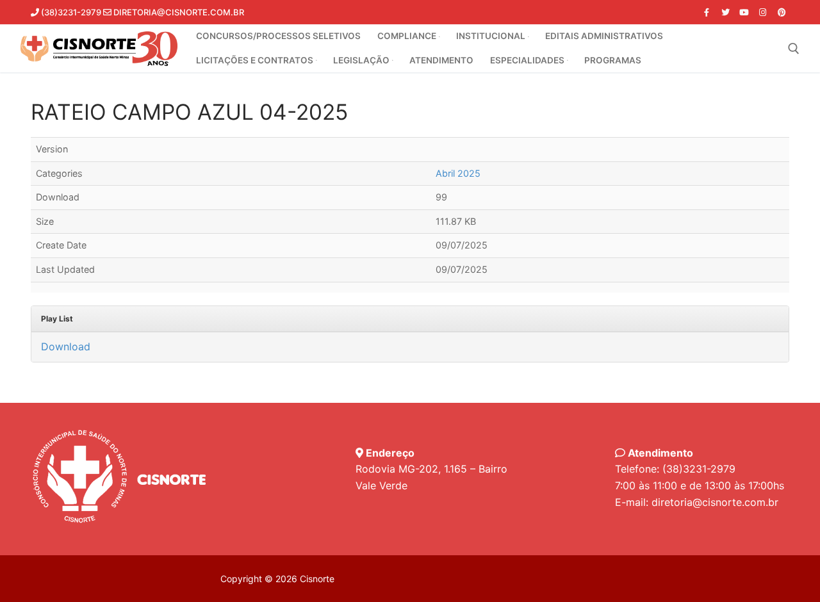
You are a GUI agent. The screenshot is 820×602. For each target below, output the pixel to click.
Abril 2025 (458, 173)
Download (65, 346)
